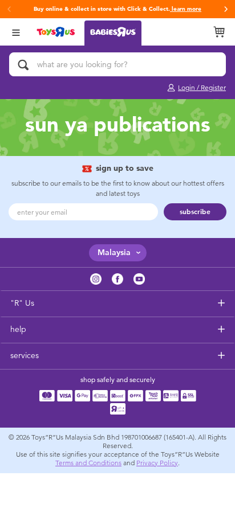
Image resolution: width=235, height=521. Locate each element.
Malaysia (114, 252)
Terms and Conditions (88, 463)
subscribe (195, 212)
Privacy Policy (157, 463)
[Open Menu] (16, 31)
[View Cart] (219, 32)
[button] (225, 9)
